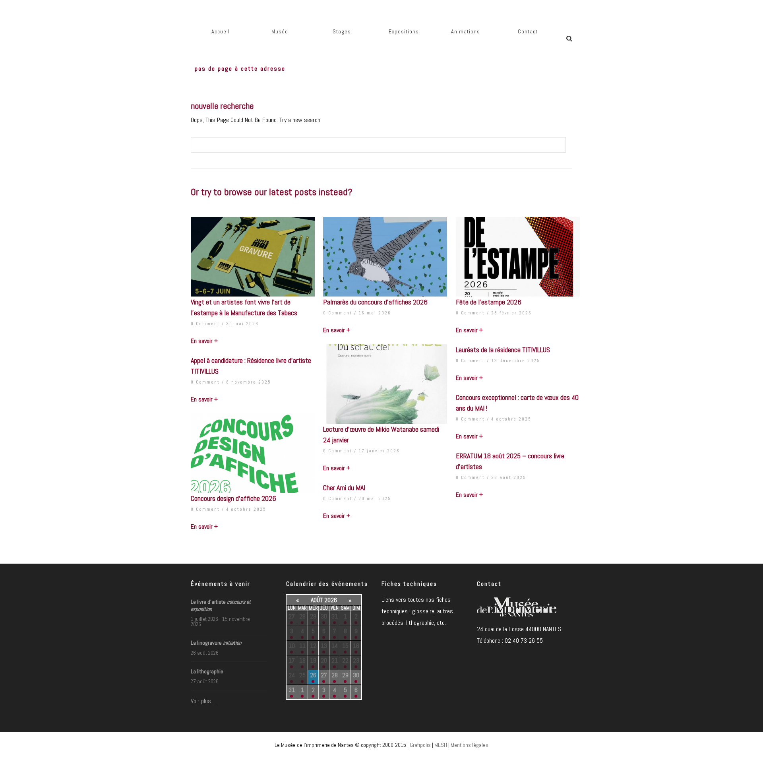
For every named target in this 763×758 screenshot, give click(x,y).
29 (313, 616)
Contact (528, 31)
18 (302, 660)
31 (334, 616)
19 (313, 660)
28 (302, 616)
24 (292, 675)
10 (292, 646)
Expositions (404, 31)
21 (334, 660)
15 (345, 646)
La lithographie (207, 671)
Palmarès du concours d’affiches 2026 (375, 301)
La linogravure (216, 642)
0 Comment (205, 323)
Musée (279, 31)
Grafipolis (420, 744)
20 (324, 660)
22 (345, 660)
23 (356, 660)
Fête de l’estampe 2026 (488, 301)
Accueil (220, 31)
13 (324, 646)
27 (292, 616)
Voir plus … (204, 701)
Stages (342, 31)
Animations (465, 31)
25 (302, 675)
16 (356, 646)
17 (292, 660)
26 (313, 675)
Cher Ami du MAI (344, 487)
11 (302, 646)
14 (334, 646)
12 (313, 646)
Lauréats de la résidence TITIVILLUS (503, 349)
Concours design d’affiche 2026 (233, 498)
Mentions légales (469, 744)
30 (324, 616)
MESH (440, 744)
